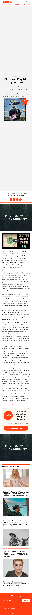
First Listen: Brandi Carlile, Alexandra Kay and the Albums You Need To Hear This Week (16, 583)
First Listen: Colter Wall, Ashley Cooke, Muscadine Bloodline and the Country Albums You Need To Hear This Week (15, 523)
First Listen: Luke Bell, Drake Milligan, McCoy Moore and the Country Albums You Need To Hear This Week (16, 554)
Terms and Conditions (9, 613)
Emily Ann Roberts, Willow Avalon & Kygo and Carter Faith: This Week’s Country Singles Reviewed (16, 493)
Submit (26, 600)
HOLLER (3, 4)
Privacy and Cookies (9, 608)
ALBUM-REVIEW (18, 4)
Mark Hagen (17, 86)
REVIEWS (10, 4)
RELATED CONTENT (10, 467)
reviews (5, 489)
